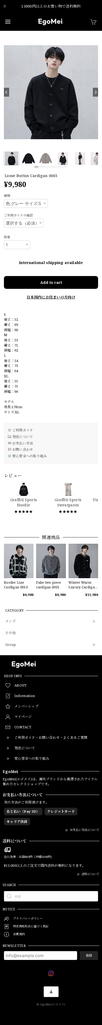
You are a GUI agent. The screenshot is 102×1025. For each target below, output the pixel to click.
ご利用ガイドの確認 (18, 215)
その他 (10, 633)
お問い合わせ (22, 449)
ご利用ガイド (22, 430)
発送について (22, 436)
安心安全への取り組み (29, 456)
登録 (89, 955)
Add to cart (51, 282)
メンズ (10, 621)
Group (10, 645)
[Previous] (6, 92)
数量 (7, 237)
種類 (7, 196)
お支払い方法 (22, 443)
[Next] (95, 92)
